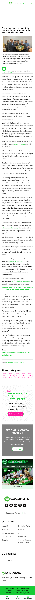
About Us (5, 526)
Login (32, 3)
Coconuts (19, 3)
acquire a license (19, 144)
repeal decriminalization (16, 261)
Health (21, 362)
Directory (5, 540)
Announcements (8, 533)
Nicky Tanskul (8, 72)
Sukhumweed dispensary (10, 228)
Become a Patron (13, 513)
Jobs (20, 533)
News (16, 362)
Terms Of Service (11, 592)
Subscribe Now (15, 414)
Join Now (17, 449)
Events (21, 529)
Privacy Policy (25, 592)
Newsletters (23, 536)
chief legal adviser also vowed (20, 281)
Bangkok (9, 362)
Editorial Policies (25, 526)
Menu (3, 3)
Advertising (6, 529)
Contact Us (6, 536)
